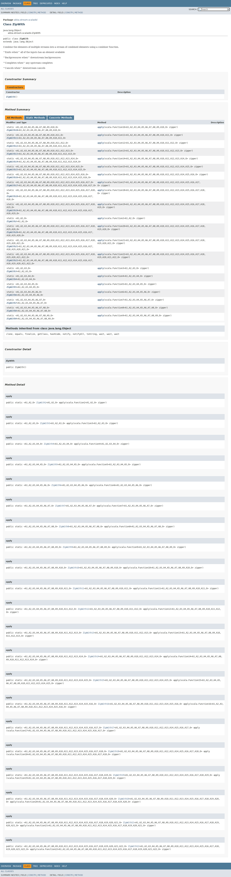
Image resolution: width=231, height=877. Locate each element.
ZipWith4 (12, 279)
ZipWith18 (12, 196)
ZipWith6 (12, 295)
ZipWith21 (12, 246)
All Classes (7, 9)
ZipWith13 (12, 154)
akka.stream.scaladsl (25, 20)
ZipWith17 (12, 185)
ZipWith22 (12, 260)
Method (42, 12)
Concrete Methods (60, 117)
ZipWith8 (12, 311)
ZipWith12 (12, 146)
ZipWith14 (12, 161)
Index (57, 3)
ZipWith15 (12, 169)
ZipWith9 (12, 318)
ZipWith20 (12, 232)
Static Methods (35, 117)
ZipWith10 (12, 130)
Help (64, 3)
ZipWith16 (12, 177)
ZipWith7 (12, 303)
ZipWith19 (12, 210)
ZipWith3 (12, 271)
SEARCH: (193, 9)
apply (100, 127)
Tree (35, 3)
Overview (6, 3)
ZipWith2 (12, 221)
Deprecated (46, 3)
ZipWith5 (12, 287)
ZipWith (10, 97)
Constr (32, 12)
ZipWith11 (12, 138)
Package (17, 3)
